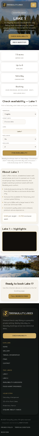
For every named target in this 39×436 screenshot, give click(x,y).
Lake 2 (5, 378)
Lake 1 (5, 374)
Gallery (6, 351)
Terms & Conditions (22, 427)
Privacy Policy (7, 427)
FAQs (5, 359)
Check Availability (19, 336)
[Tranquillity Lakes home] (13, 5)
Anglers (6, 143)
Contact (6, 363)
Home (5, 347)
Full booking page (19, 296)
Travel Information (11, 355)
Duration (6, 110)
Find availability (19, 153)
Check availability (19, 36)
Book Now (5, 432)
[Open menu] (33, 5)
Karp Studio (23, 423)
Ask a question (19, 42)
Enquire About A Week (12, 410)
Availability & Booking (12, 382)
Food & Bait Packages (12, 386)
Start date (7, 118)
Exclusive (6, 135)
